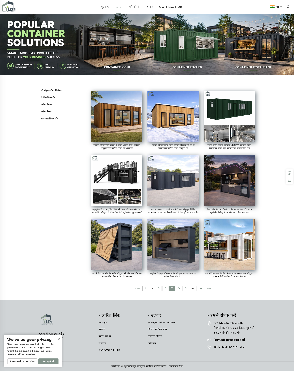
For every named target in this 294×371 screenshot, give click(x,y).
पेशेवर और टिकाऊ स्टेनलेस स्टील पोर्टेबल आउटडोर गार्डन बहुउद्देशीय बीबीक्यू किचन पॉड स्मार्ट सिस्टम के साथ (229, 211)
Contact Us (171, 7)
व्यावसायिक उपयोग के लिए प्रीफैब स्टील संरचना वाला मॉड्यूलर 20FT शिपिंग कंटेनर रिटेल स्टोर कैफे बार (229, 275)
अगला (209, 288)
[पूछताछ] (289, 180)
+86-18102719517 (229, 347)
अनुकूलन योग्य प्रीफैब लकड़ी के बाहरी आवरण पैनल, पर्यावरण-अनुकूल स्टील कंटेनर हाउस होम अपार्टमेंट (116, 146)
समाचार (149, 7)
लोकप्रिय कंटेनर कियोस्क (51, 90)
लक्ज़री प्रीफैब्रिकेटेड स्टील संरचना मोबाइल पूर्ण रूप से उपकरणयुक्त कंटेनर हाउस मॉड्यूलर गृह (173, 146)
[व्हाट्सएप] (289, 173)
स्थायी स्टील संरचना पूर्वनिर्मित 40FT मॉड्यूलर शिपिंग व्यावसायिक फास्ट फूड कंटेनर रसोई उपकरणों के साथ (229, 146)
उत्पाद (118, 7)
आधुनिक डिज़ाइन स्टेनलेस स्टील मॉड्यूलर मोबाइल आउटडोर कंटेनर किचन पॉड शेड (173, 275)
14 (200, 288)
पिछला (137, 288)
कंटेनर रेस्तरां (46, 111)
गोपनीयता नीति (176, 366)
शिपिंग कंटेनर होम (48, 97)
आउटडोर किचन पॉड (49, 118)
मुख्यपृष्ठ (105, 7)
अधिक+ (152, 343)
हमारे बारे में (133, 7)
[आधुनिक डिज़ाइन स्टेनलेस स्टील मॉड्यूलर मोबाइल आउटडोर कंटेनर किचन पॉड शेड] (173, 244)
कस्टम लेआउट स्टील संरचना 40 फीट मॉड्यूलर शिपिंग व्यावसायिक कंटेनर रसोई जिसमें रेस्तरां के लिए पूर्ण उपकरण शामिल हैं (173, 211)
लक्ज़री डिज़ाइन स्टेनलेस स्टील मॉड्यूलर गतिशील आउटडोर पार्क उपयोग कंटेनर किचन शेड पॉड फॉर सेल (117, 275)
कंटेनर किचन (46, 104)
